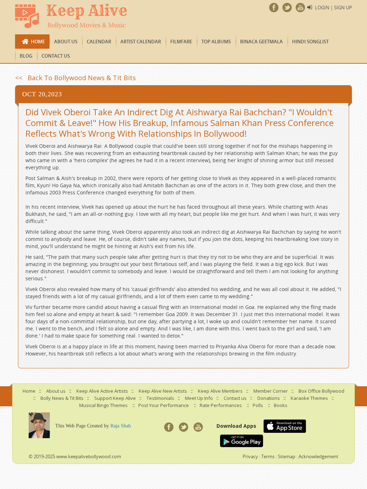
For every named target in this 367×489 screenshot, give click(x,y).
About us (65, 41)
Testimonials (160, 398)
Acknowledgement (318, 456)
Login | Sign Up (333, 7)
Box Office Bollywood (321, 391)
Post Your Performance (163, 405)
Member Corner (270, 391)
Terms (268, 456)
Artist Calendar (140, 41)
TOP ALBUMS (216, 41)
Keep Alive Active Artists (102, 391)
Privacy (250, 456)
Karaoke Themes (309, 398)
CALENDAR (99, 41)
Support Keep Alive (115, 398)
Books (280, 405)
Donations (268, 398)
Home (38, 41)
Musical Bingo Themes (103, 405)
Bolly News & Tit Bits (62, 398)
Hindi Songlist (310, 41)
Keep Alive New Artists (163, 391)
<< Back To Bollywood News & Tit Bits (75, 77)
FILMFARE (181, 41)
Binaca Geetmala (261, 41)
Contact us (56, 56)
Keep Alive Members (220, 391)
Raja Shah (120, 426)
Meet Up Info (199, 398)
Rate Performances (221, 405)
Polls (258, 405)
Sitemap (286, 456)
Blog (26, 56)
